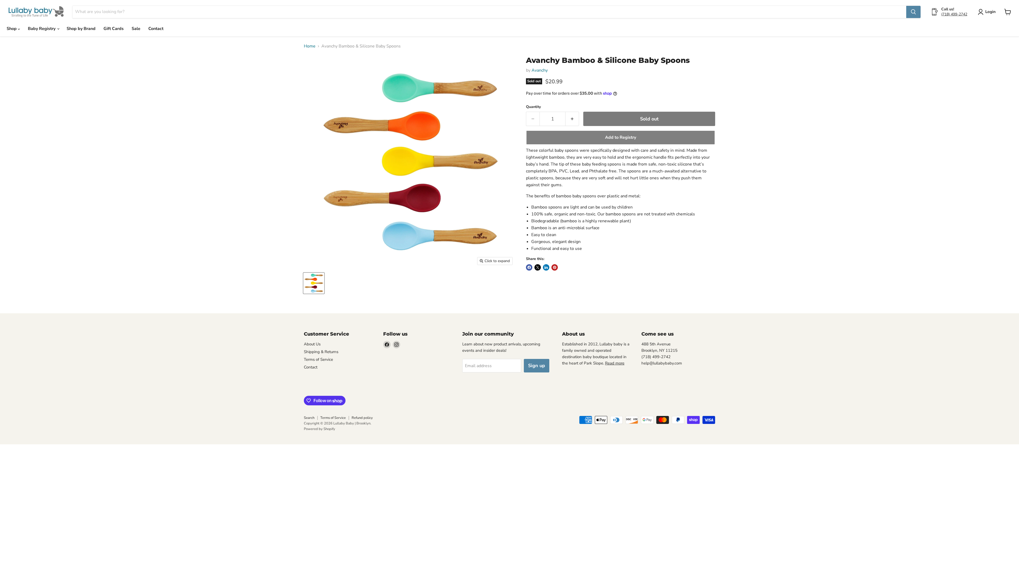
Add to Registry (620, 137)
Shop (12, 29)
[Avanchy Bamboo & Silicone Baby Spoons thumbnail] (313, 283)
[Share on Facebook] (529, 267)
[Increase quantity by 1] (572, 119)
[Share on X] (537, 267)
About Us (312, 344)
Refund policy (362, 417)
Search (309, 417)
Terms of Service (318, 359)
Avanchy (540, 70)
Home (310, 46)
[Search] (913, 12)
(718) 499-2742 (954, 14)
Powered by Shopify (319, 429)
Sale (136, 29)
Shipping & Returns (321, 351)
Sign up (536, 365)
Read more (614, 363)
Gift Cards (113, 29)
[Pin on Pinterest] (554, 267)
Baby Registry (42, 29)
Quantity (533, 107)
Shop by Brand (81, 29)
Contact (155, 29)
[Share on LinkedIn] (546, 267)
